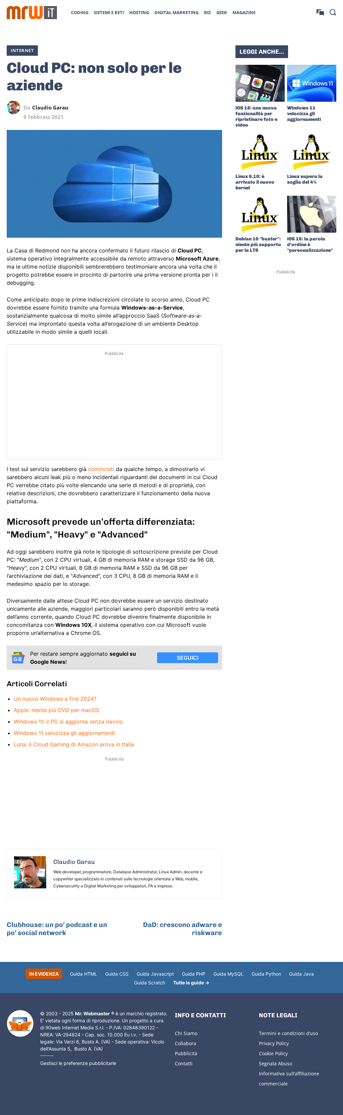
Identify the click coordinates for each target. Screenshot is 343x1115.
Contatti (184, 1063)
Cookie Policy (273, 1053)
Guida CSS (117, 974)
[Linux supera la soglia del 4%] (311, 151)
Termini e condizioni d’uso (288, 1033)
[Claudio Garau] (15, 107)
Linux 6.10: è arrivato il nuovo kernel (254, 182)
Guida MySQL (228, 974)
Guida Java (301, 974)
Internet (22, 50)
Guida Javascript (155, 974)
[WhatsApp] (184, 107)
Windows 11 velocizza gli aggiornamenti (64, 733)
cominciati (101, 469)
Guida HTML (83, 974)
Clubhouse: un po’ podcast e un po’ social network (57, 929)
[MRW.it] (32, 12)
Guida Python (266, 974)
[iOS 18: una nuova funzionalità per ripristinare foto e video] (260, 83)
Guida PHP (193, 974)
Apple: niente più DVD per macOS (56, 710)
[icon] (320, 12)
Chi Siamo (186, 1033)
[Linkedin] (169, 107)
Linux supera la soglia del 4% (305, 179)
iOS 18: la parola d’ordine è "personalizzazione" (310, 244)
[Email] (215, 107)
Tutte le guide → (191, 982)
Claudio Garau (50, 107)
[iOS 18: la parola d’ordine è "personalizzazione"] (311, 214)
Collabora (185, 1043)
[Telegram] (200, 107)
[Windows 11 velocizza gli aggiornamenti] (311, 83)
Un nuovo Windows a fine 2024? (55, 698)
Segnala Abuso (275, 1063)
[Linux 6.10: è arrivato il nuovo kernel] (260, 151)
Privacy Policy (274, 1043)
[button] (332, 12)
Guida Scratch (149, 982)
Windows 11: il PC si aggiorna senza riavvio (68, 721)
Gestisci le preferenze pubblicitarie (78, 1063)
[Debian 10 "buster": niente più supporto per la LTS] (260, 214)
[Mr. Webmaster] (20, 1023)
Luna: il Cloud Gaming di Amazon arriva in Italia (74, 744)
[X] (153, 107)
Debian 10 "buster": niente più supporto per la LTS (258, 244)
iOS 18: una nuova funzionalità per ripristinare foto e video (256, 116)
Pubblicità (186, 1053)
